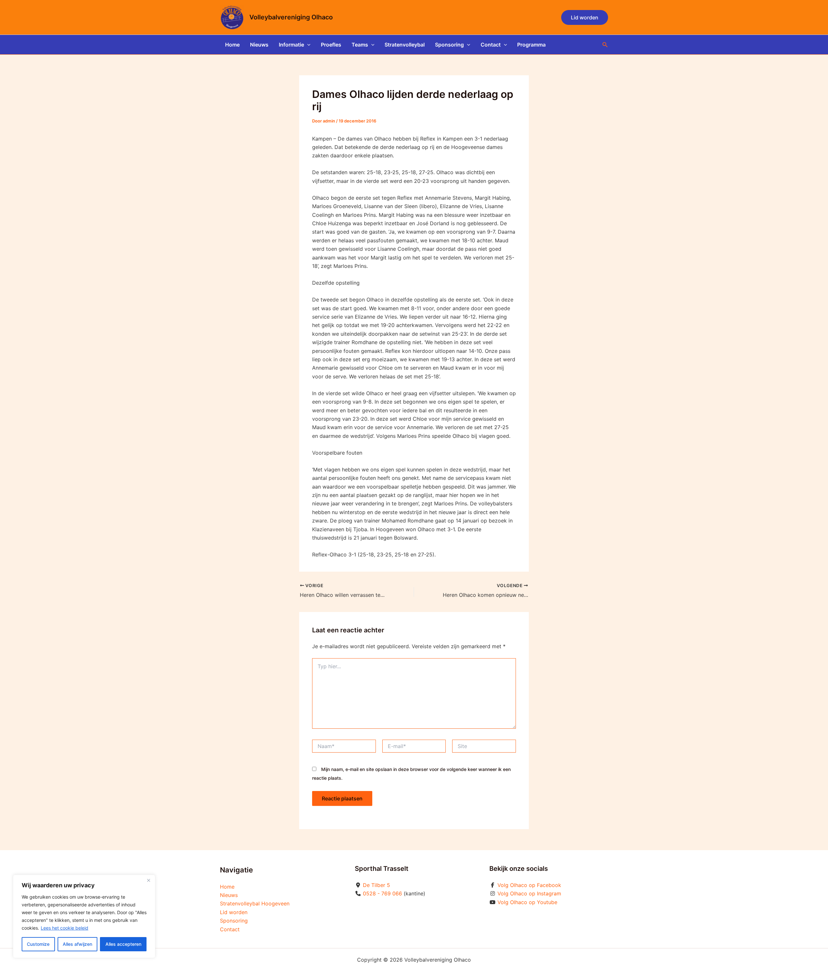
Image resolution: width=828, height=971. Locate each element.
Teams (360, 44)
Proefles (331, 44)
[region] (84, 916)
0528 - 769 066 (382, 893)
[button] (584, 17)
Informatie (291, 44)
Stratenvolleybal (405, 44)
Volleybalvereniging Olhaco (291, 17)
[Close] (148, 880)
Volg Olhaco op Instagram (529, 893)
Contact (491, 44)
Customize (38, 944)
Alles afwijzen (77, 944)
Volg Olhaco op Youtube (527, 902)
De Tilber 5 (376, 885)
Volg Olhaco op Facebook (529, 885)
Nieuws (259, 44)
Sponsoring (449, 44)
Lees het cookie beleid (64, 928)
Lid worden (233, 912)
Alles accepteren (123, 944)
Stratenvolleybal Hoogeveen (254, 903)
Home (232, 44)
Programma (531, 44)
